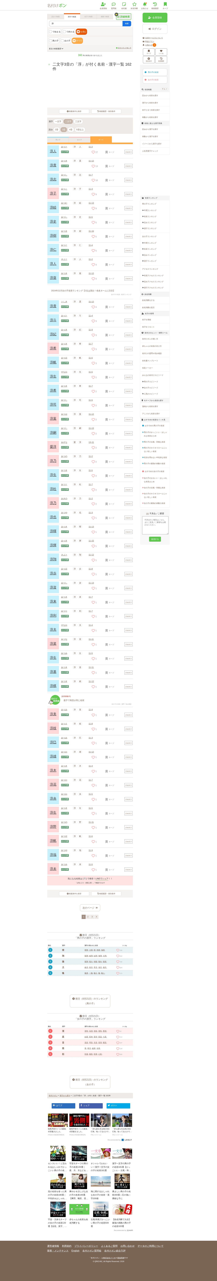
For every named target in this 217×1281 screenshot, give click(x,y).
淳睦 (53, 207)
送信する (155, 539)
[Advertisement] (90, 983)
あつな (64, 639)
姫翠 (94, 1048)
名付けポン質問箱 (91, 1250)
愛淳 (53, 446)
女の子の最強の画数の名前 (154, 503)
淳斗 (53, 320)
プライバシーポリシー (86, 1246)
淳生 (53, 376)
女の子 (67, 41)
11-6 (91, 358)
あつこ (64, 189)
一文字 (58, 121)
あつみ (64, 653)
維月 (86, 967)
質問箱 (113, 8)
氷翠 (98, 1048)
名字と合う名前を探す (151, 110)
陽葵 (104, 962)
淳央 (53, 798)
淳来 (53, 601)
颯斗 (95, 973)
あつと (64, 147)
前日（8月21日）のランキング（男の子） (91, 1001)
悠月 (91, 967)
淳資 (53, 587)
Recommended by (114, 1140)
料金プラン (149, 41)
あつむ (64, 203)
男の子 (55, 41)
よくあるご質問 (109, 1246)
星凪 (100, 1037)
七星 (104, 1037)
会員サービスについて (154, 38)
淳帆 (53, 362)
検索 (127, 24)
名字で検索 (88, 16)
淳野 (53, 826)
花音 (86, 1043)
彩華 (95, 1054)
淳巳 (53, 742)
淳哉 (53, 855)
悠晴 (98, 950)
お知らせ (144, 8)
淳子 (53, 193)
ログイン (156, 29)
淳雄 (53, 756)
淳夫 (53, 629)
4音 (70, 129)
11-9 (91, 330)
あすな (64, 442)
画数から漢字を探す (150, 136)
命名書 (124, 8)
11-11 (91, 639)
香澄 (104, 1031)
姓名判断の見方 (148, 307)
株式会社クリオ (109, 1258)
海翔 (100, 956)
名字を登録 (146, 320)
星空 (95, 1037)
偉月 (104, 967)
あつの (64, 456)
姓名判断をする (148, 300)
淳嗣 (53, 432)
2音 (56, 129)
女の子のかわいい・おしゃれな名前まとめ (155, 480)
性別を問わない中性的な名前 (155, 457)
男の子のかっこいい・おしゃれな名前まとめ (155, 434)
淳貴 (53, 306)
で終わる (70, 31)
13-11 (91, 442)
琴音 (91, 1043)
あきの (64, 498)
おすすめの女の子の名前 (154, 471)
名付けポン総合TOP (115, 1250)
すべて (79, 41)
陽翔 (86, 956)
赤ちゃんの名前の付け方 (152, 346)
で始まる (56, 31)
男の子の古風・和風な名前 (154, 442)
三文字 (78, 121)
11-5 (91, 217)
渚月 (100, 967)
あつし (64, 217)
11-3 (91, 189)
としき (64, 301)
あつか (64, 780)
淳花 (53, 784)
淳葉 (53, 418)
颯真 (86, 973)
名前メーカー (147, 368)
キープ (149, 53)
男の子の (153, 72)
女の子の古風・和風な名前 (154, 488)
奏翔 (91, 956)
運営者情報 (53, 1246)
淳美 (53, 714)
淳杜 (53, 489)
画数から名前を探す (150, 117)
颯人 (103, 973)
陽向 (100, 962)
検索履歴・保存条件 (107, 111)
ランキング (150, 210)
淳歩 (53, 573)
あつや (64, 512)
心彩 (100, 1054)
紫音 (104, 1043)
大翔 (104, 956)
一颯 (91, 973)
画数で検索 (105, 16)
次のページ (88, 908)
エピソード (151, 382)
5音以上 (80, 129)
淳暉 (53, 531)
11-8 (91, 569)
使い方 (165, 89)
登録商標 (120, 1258)
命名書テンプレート (150, 361)
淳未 (53, 869)
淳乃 (53, 461)
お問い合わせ (127, 1246)
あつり (64, 611)
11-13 (91, 203)
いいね (161, 53)
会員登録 (103, 8)
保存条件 (149, 61)
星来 (91, 1037)
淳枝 (53, 728)
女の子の (153, 80)
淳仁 (53, 249)
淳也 (53, 517)
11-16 (91, 231)
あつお (64, 752)
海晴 (103, 950)
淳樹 (53, 235)
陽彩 (91, 1054)
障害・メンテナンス (57, 1250)
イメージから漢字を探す (152, 144)
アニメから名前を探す (151, 414)
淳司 (53, 404)
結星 (86, 1037)
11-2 (91, 147)
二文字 (68, 121)
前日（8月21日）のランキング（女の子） (91, 1082)
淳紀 (53, 334)
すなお (64, 372)
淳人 (53, 151)
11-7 (91, 344)
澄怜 (100, 1031)
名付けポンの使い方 (124, 48)
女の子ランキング (149, 236)
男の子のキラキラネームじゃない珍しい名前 (155, 449)
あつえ (64, 724)
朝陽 (95, 962)
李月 (95, 967)
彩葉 (86, 1054)
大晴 (91, 950)
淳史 (53, 221)
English (75, 1250)
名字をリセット (148, 327)
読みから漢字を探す (150, 129)
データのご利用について (151, 1246)
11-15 (91, 541)
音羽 (100, 1043)
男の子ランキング (149, 204)
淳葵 (53, 278)
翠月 (89, 1048)
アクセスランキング (150, 269)
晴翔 (86, 950)
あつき (64, 231)
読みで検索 (56, 16)
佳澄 (91, 1031)
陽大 (91, 962)
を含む (83, 31)
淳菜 (53, 643)
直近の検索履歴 (55, 49)
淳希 (53, 348)
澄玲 (86, 1031)
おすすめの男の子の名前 (154, 426)
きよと (64, 259)
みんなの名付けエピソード (152, 375)
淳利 (53, 615)
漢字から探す (65, 1096)
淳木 (53, 770)
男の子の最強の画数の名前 (154, 464)
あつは (64, 414)
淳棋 (53, 686)
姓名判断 (134, 8)
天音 (95, 1043)
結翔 (95, 956)
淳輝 (53, 545)
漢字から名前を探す (150, 103)
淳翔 (53, 559)
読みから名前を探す (150, 95)
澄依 (95, 1031)
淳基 (53, 672)
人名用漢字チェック (150, 151)
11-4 (91, 245)
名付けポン (53, 1096)
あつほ (64, 358)
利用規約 (66, 1246)
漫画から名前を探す (150, 406)
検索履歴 (155, 8)
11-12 (91, 273)
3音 (63, 129)
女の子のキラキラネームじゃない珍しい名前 (155, 495)
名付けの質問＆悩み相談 (152, 353)
